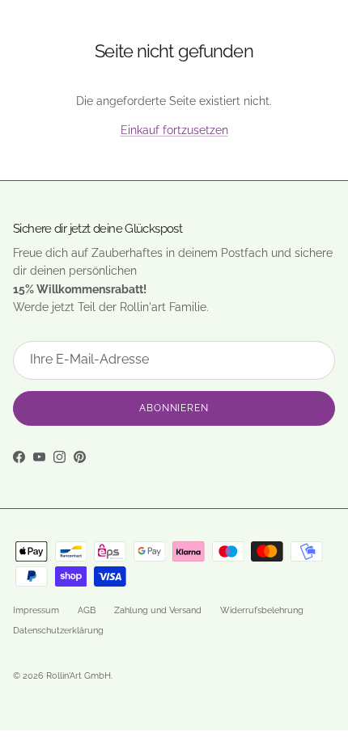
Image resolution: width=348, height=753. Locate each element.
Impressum (36, 610)
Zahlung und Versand (158, 610)
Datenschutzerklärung (58, 630)
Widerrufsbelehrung (261, 610)
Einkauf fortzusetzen (174, 130)
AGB (86, 610)
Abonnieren (174, 408)
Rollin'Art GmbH (78, 676)
